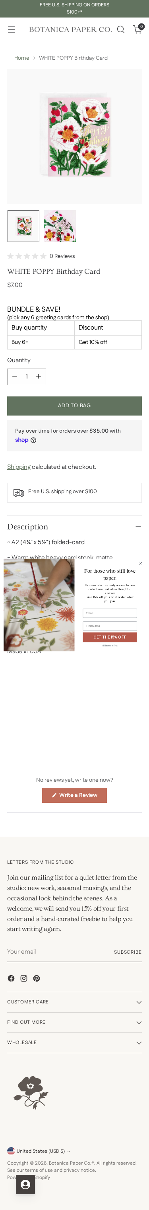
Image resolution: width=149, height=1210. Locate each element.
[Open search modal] (120, 29)
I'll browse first (110, 645)
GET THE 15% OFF (110, 637)
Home (21, 58)
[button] (41, 256)
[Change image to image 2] (60, 226)
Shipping (19, 467)
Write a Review (82, 797)
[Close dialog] (140, 563)
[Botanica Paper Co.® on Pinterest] (37, 979)
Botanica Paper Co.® (71, 1163)
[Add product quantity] (38, 377)
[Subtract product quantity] (15, 377)
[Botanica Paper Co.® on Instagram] (24, 979)
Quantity (19, 360)
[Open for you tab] (25, 1184)
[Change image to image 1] (23, 226)
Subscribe (128, 952)
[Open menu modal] (11, 29)
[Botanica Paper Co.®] (70, 29)
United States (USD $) (41, 1151)
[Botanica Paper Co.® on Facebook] (12, 979)
